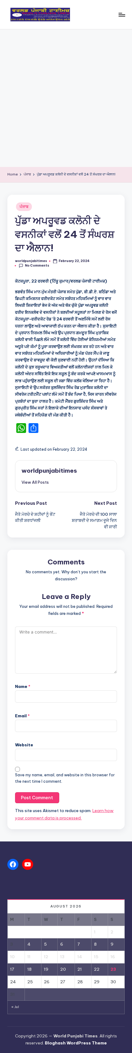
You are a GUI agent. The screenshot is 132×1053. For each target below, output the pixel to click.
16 (113, 956)
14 (79, 956)
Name (22, 686)
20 (63, 969)
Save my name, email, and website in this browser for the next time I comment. (65, 778)
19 (46, 969)
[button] (35, 482)
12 (46, 956)
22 (96, 969)
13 (62, 956)
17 (12, 969)
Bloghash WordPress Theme (76, 1043)
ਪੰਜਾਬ (24, 206)
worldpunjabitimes (49, 470)
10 (12, 956)
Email (22, 716)
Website (24, 745)
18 (29, 969)
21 (79, 969)
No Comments (37, 266)
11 (28, 956)
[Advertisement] (66, 98)
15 (96, 956)
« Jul (15, 1007)
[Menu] (121, 14)
